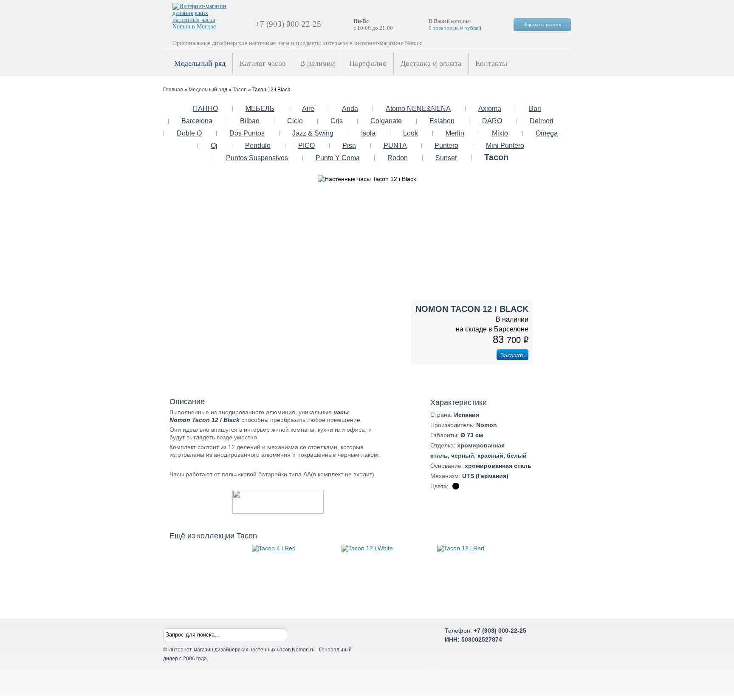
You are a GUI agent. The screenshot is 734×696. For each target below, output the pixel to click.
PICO (306, 145)
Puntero (446, 145)
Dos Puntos (247, 133)
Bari (535, 108)
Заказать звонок (542, 24)
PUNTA (395, 145)
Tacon (240, 90)
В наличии (317, 63)
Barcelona (196, 120)
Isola (368, 133)
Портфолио (368, 63)
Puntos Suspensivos (257, 157)
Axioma (489, 108)
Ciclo (295, 120)
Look (410, 133)
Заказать (512, 355)
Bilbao (250, 120)
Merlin (455, 133)
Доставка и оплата (431, 63)
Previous (177, 276)
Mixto (500, 133)
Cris (336, 120)
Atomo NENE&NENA (418, 108)
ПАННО (205, 108)
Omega (547, 133)
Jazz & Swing (312, 133)
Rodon (397, 157)
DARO (492, 120)
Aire (308, 108)
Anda (350, 108)
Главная (173, 90)
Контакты (491, 63)
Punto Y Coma (338, 157)
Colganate (386, 120)
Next (556, 276)
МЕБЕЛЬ (260, 108)
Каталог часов (263, 63)
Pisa (349, 145)
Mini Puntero (505, 145)
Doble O (189, 133)
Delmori (541, 120)
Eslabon (442, 120)
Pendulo (258, 145)
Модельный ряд (200, 63)
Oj (214, 145)
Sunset (446, 157)
